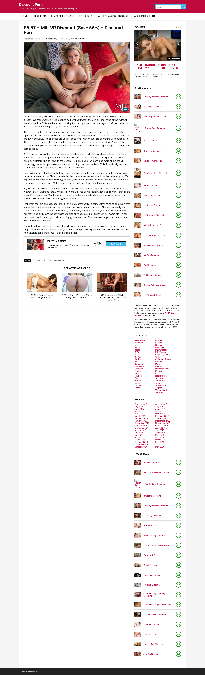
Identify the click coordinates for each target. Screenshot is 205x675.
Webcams (160, 392)
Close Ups (139, 366)
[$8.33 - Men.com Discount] (137, 225)
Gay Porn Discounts (62, 15)
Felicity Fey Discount (153, 525)
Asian (137, 347)
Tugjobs (158, 387)
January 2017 (161, 418)
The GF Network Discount (155, 614)
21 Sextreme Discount (154, 215)
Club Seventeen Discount (155, 173)
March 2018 (139, 440)
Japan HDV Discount (153, 644)
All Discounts (50, 38)
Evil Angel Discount (152, 106)
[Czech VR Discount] (137, 555)
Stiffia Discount (150, 140)
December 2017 (141, 444)
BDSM (137, 354)
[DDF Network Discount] (137, 235)
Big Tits (137, 359)
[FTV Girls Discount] (137, 195)
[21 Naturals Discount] (137, 275)
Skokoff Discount (151, 462)
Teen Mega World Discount (156, 116)
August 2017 (161, 404)
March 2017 (160, 413)
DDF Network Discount (154, 235)
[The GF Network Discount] (137, 614)
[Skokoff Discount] (137, 462)
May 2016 (159, 435)
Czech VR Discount (153, 555)
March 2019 (139, 416)
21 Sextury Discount (153, 205)
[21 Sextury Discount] (137, 205)
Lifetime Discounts (160, 343)
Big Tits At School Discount (156, 285)
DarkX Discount (151, 565)
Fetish (137, 373)
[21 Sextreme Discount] (137, 215)
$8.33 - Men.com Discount (156, 225)
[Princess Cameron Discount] (137, 545)
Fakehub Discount (152, 585)
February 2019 (141, 418)
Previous (137, 43)
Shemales (160, 378)
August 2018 (140, 430)
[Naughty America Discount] (137, 96)
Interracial (138, 385)
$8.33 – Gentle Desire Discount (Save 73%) (42, 296)
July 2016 (159, 430)
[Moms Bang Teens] (137, 294)
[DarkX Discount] (137, 565)
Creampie (138, 369)
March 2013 (160, 440)
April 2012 (159, 444)
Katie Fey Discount (152, 515)
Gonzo (137, 380)
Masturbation (161, 350)
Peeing (158, 366)
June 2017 (160, 409)
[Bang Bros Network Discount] (137, 472)
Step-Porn (160, 380)
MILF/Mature (63, 38)
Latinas (137, 387)
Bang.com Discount (144, 15)
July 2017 (159, 406)
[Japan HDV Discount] (137, 644)
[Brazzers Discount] (137, 151)
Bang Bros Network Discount (157, 472)
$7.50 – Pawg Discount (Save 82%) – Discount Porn (77, 296)
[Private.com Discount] (137, 245)
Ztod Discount (150, 265)
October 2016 (161, 425)
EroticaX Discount (152, 624)
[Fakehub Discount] (137, 585)
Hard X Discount (151, 634)
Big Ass (137, 357)
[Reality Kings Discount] (138, 128)
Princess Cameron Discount (156, 545)
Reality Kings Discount (155, 128)
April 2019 (139, 413)
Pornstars (159, 371)
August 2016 (161, 428)
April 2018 (139, 437)
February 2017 (162, 416)
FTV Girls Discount (152, 195)
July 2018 (138, 432)
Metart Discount (151, 185)
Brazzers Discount (152, 151)
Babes (137, 350)
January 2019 (140, 421)
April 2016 (159, 437)
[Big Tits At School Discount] (137, 285)
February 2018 (141, 442)
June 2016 (160, 432)
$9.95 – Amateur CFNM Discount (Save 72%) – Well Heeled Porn (112, 298)
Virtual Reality (76, 38)
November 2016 (162, 423)
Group (137, 383)
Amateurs (138, 342)
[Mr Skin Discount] (137, 255)
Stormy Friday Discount (154, 535)
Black (137, 361)
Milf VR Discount (56, 261)
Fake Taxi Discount (152, 575)
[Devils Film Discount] (137, 160)
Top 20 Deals (39, 15)
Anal (136, 345)
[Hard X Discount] (137, 634)
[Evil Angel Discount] (137, 106)
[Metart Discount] (137, 185)
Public (158, 373)
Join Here (115, 244)
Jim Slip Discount (151, 654)
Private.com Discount (153, 245)
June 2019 (139, 409)
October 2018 (140, 425)
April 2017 (159, 411)
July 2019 (138, 406)
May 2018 (139, 435)
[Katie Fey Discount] (137, 515)
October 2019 (140, 404)
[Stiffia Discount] (137, 140)
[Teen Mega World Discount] (137, 116)
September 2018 (141, 428)
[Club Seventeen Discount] (137, 173)
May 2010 (159, 447)
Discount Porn (31, 5)
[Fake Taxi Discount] (137, 575)
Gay (136, 378)
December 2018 (141, 423)
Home (24, 15)
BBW (136, 352)
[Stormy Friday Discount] (137, 535)
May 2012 (159, 442)
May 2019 (139, 411)
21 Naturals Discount (153, 275)
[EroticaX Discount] (137, 624)
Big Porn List (86, 15)
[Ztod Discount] (137, 265)
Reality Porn (161, 376)
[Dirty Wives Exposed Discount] (137, 604)
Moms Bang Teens (152, 295)
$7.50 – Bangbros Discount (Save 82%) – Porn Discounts (156, 66)
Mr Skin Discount (151, 255)
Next (178, 43)
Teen (157, 383)
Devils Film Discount (153, 161)
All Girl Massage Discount (113, 15)
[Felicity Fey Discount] (137, 525)
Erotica (137, 371)
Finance (138, 376)
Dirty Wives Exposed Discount (157, 604)
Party (157, 364)
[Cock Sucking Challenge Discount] (137, 594)
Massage (159, 347)
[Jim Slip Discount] (137, 654)
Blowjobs (138, 364)
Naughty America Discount (156, 97)
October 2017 (140, 447)
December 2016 (162, 421)
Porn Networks (162, 369)
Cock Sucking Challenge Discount (155, 594)
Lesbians (159, 340)
